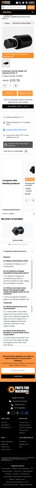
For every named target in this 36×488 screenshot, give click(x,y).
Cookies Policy (24, 422)
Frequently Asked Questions (15, 251)
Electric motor (20, 479)
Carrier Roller (8, 15)
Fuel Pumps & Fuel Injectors (15, 482)
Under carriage (7, 471)
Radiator (8, 474)
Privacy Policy (23, 430)
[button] (9, 244)
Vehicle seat (24, 474)
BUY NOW (10, 93)
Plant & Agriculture (7, 442)
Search (31, 7)
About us (4, 422)
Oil (32, 468)
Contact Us (22, 442)
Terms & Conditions (25, 428)
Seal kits (15, 474)
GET (27, 482)
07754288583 (19, 408)
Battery (11, 479)
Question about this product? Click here (18, 145)
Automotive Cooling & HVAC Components (17, 476)
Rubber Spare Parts (26, 485)
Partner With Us (6, 428)
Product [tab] (7, 23)
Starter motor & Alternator (20, 468)
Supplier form (23, 444)
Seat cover (17, 471)
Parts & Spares (6, 449)
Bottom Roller (18, 240)
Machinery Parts (18, 106)
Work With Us (5, 425)
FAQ (20, 447)
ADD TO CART (26, 93)
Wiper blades (27, 471)
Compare (31, 179)
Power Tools (5, 447)
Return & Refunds (24, 425)
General (6, 257)
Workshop (4, 444)
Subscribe (18, 376)
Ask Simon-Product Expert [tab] (22, 23)
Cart (26, 3)
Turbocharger (5, 468)
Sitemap (22, 433)
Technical (7, 303)
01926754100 (20, 404)
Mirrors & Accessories (11, 485)
